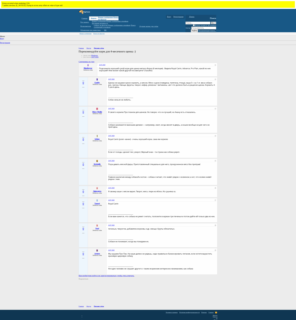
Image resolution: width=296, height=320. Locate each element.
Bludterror (94, 55)
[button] (90, 22)
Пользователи (85, 26)
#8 (215, 225)
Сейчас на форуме (101, 25)
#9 (215, 250)
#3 (215, 108)
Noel (97, 228)
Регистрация (5, 43)
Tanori (97, 204)
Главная (84, 18)
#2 (215, 79)
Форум (93, 18)
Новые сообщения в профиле (117, 21)
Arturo (97, 254)
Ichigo (97, 139)
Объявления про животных (90, 30)
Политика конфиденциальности (189, 312)
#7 (215, 200)
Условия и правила (172, 312)
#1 (215, 65)
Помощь (204, 312)
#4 (215, 136)
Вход (2, 39)
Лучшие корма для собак (148, 26)
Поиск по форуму (99, 33)
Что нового (84, 22)
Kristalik (97, 164)
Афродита (97, 191)
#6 (215, 188)
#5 (215, 161)
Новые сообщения (105, 17)
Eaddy (97, 83)
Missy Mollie (97, 112)
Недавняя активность (100, 23)
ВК (105, 30)
